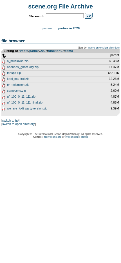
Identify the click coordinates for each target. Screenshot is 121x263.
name (91, 47)
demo (69, 50)
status (84, 136)
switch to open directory (18, 124)
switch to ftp (10, 120)
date (117, 47)
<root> (23, 50)
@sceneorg (72, 136)
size (111, 47)
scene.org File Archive (60, 6)
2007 (43, 50)
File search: (37, 16)
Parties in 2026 (69, 28)
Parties (47, 28)
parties (34, 50)
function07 (56, 50)
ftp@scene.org (52, 136)
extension (102, 47)
